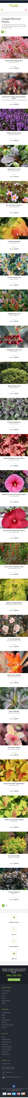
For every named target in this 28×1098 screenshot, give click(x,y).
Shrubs (3, 998)
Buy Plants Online (6, 1012)
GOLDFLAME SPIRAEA (14, 856)
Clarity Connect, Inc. (17, 1090)
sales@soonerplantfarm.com (13, 1077)
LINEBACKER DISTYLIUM (14, 313)
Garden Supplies (6, 1020)
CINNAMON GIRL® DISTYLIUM (14, 350)
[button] (2, 9)
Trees (3, 995)
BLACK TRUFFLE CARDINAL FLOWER (14, 566)
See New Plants (5, 990)
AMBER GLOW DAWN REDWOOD (14, 603)
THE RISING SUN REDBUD (14, 241)
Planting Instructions (7, 1042)
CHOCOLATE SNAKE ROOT (14, 422)
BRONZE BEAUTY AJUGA (14, 169)
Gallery (3, 1017)
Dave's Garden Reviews (7, 1025)
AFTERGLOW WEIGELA (14, 892)
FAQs (3, 1037)
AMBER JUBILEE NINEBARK (14, 675)
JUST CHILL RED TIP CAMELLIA (14, 205)
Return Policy (5, 1051)
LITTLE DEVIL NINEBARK (14, 639)
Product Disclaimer (6, 1049)
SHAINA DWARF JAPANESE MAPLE (14, 60)
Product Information (7, 1046)
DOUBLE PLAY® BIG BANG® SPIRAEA (14, 820)
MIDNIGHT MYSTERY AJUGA (14, 133)
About (3, 1015)
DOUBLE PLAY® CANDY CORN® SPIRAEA (14, 783)
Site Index (4, 1027)
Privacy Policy (5, 1044)
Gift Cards (4, 1022)
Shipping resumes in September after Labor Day (14, 1)
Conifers (4, 1003)
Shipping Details (6, 1054)
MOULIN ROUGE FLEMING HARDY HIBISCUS (14, 530)
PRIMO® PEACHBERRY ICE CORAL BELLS (14, 458)
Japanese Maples (6, 1000)
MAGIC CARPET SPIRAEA (14, 747)
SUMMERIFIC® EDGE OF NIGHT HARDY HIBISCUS (14, 494)
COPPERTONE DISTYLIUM (14, 277)
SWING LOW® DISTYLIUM (14, 386)
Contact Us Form (6, 1063)
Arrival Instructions (6, 1039)
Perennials (4, 993)
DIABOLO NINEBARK (14, 711)
